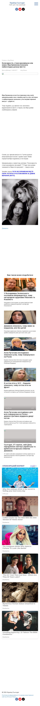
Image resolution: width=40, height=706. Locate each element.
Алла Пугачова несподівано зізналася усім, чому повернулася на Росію (19, 355)
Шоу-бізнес (23, 70)
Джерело (5, 228)
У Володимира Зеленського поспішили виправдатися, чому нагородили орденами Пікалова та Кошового (19, 296)
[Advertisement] (20, 34)
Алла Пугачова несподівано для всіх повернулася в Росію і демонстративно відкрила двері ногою (18, 415)
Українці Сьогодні (17, 3)
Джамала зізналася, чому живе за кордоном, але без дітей (19, 327)
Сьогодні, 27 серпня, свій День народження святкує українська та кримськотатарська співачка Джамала (20, 448)
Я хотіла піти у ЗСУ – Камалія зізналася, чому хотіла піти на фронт (17, 385)
